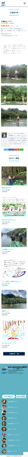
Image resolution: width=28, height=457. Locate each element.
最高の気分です (6, 187)
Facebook (11, 149)
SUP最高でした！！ (8, 249)
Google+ (17, 149)
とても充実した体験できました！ (12, 281)
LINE (22, 149)
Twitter (6, 149)
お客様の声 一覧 (14, 353)
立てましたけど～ (7, 343)
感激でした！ (6, 311)
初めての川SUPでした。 (9, 220)
